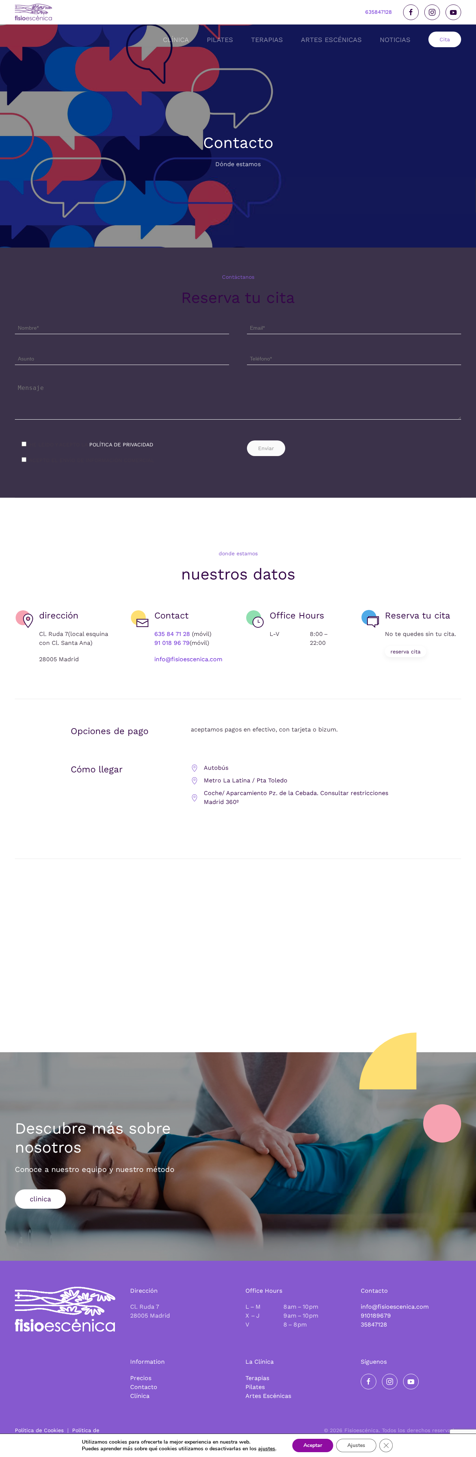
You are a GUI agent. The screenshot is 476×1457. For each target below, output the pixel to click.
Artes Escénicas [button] (331, 39)
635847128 (378, 12)
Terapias (257, 1378)
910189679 (376, 1315)
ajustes (266, 1448)
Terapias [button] (267, 39)
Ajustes (356, 1445)
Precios (140, 1378)
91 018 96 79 (172, 642)
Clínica (139, 1395)
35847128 (374, 1324)
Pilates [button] (220, 39)
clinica (40, 1199)
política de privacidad (121, 445)
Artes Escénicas (268, 1395)
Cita (445, 39)
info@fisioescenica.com (188, 659)
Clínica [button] (176, 39)
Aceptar (312, 1445)
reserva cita (405, 652)
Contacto (143, 1386)
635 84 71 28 (172, 633)
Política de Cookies (39, 1430)
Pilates (255, 1386)
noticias (395, 39)
